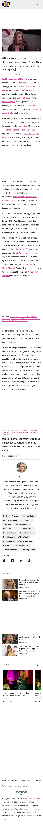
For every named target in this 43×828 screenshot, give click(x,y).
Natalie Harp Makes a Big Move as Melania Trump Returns (29, 582)
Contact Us (15, 780)
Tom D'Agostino (28, 550)
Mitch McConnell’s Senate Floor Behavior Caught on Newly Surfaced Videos (29, 593)
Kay (18, 74)
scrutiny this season (24, 83)
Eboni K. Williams (10, 520)
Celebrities (24, 587)
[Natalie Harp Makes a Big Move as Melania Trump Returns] (10, 584)
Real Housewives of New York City (17, 541)
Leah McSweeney (22, 524)
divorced (28, 264)
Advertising (25, 780)
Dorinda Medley (28, 516)
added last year (8, 102)
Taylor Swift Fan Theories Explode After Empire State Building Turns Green (30, 648)
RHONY (6, 546)
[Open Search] (37, 4)
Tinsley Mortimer (10, 550)
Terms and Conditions (22, 786)
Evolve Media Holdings (31, 799)
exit (23, 86)
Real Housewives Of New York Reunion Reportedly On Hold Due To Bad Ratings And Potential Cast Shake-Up (20, 432)
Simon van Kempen (21, 546)
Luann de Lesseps (10, 529)
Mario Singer (28, 529)
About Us (5, 780)
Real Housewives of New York (15, 537)
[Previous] (32, 665)
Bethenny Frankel (10, 516)
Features (23, 642)
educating (23, 126)
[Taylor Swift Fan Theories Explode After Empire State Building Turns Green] (10, 650)
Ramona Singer (9, 533)
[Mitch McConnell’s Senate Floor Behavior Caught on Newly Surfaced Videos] (10, 595)
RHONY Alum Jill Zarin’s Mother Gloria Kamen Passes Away (16, 694)
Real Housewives (27, 533)
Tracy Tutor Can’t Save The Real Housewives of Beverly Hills (30, 637)
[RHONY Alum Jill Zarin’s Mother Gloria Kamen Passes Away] (18, 680)
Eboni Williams (26, 520)
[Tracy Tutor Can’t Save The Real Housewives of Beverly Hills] (10, 639)
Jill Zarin (7, 524)
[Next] (37, 665)
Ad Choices (36, 780)
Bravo (16, 456)
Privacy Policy (7, 786)
